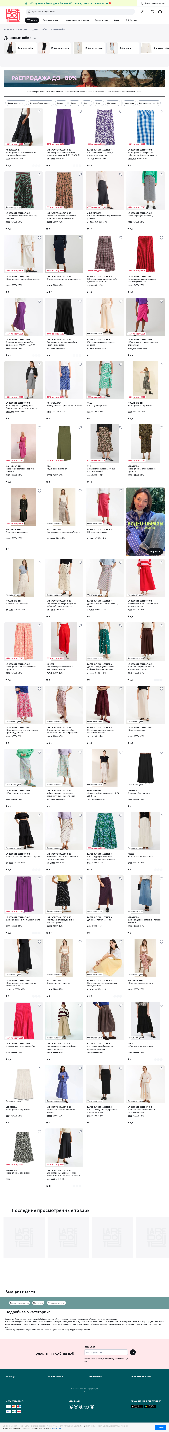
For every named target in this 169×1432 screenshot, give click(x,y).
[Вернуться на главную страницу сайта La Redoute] (13, 15)
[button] (160, 12)
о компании (95, 1376)
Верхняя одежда (50, 20)
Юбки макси (38, 1303)
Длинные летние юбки (19, 1303)
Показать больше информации (84, 1388)
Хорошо (160, 1427)
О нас (116, 20)
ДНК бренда (131, 20)
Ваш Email (89, 1346)
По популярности (15, 103)
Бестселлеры (101, 20)
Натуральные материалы (77, 20)
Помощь (10, 1376)
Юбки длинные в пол (56, 1303)
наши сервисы (55, 1376)
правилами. (57, 1428)
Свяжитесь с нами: (141, 1376)
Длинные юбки (58, 29)
